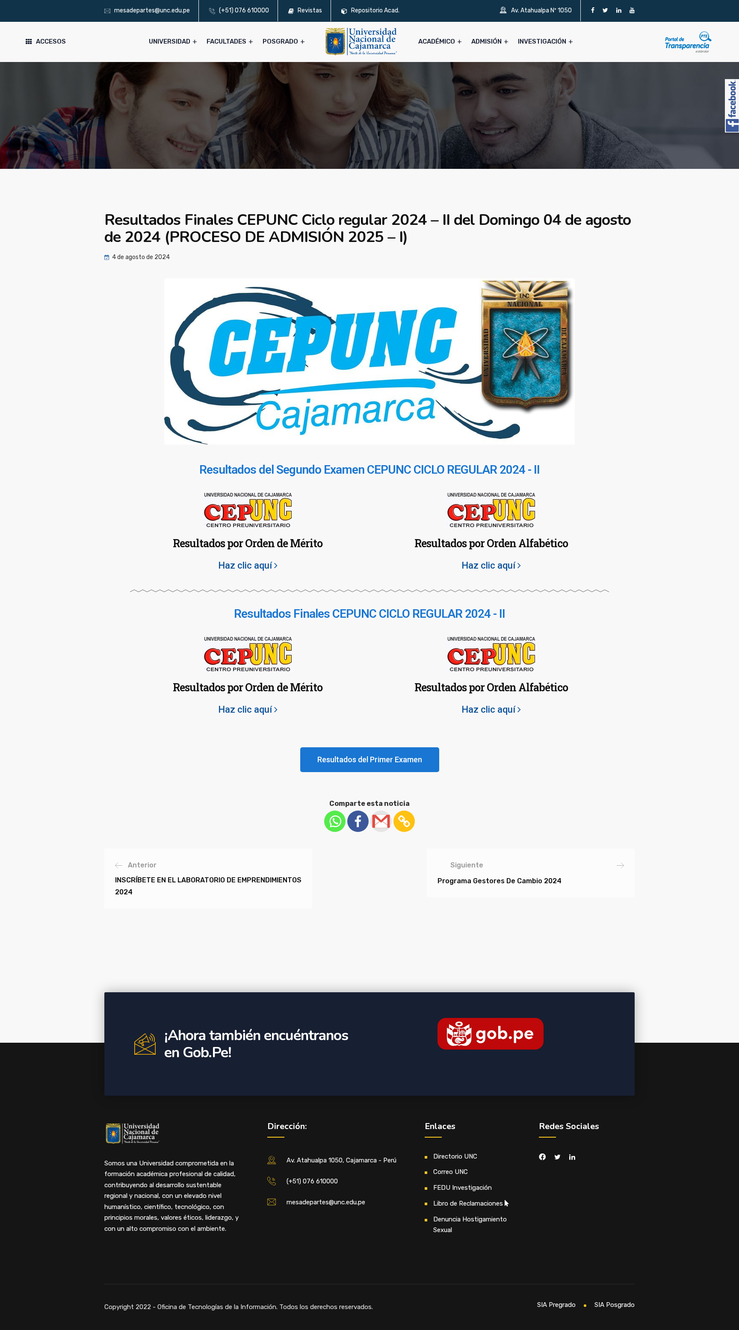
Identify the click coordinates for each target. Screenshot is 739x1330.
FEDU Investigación (462, 1187)
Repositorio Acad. (375, 10)
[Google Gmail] (381, 821)
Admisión (486, 41)
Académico (436, 41)
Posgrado (280, 41)
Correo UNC (450, 1172)
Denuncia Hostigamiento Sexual (470, 1224)
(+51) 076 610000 (244, 10)
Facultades (226, 41)
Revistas (310, 10)
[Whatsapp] (335, 821)
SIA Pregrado (556, 1305)
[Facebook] (358, 821)
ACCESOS (51, 41)
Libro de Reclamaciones (468, 1203)
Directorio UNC (455, 1156)
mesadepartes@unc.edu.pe (152, 10)
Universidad (169, 41)
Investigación (542, 41)
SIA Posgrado (614, 1305)
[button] (369, 759)
